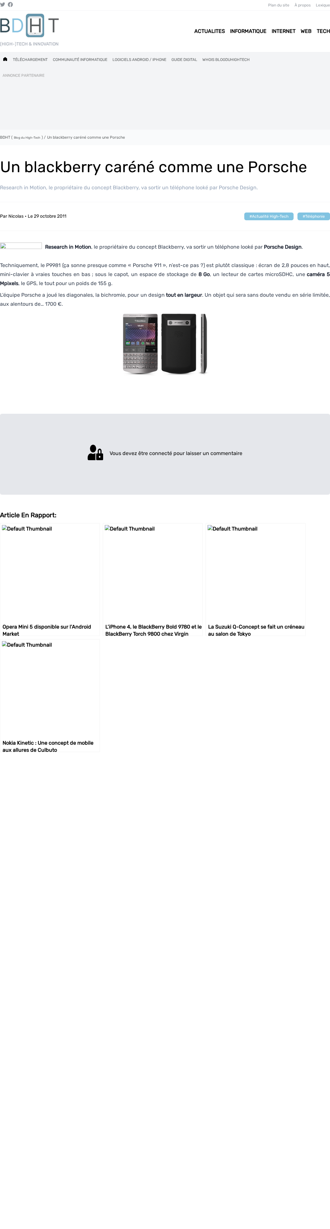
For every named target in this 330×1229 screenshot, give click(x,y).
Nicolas (16, 216)
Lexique (323, 5)
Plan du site (278, 5)
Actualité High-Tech (270, 216)
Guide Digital (184, 59)
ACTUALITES (209, 31)
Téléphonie (315, 216)
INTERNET (284, 31)
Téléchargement (30, 59)
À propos (303, 5)
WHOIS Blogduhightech (226, 59)
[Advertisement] (165, 102)
